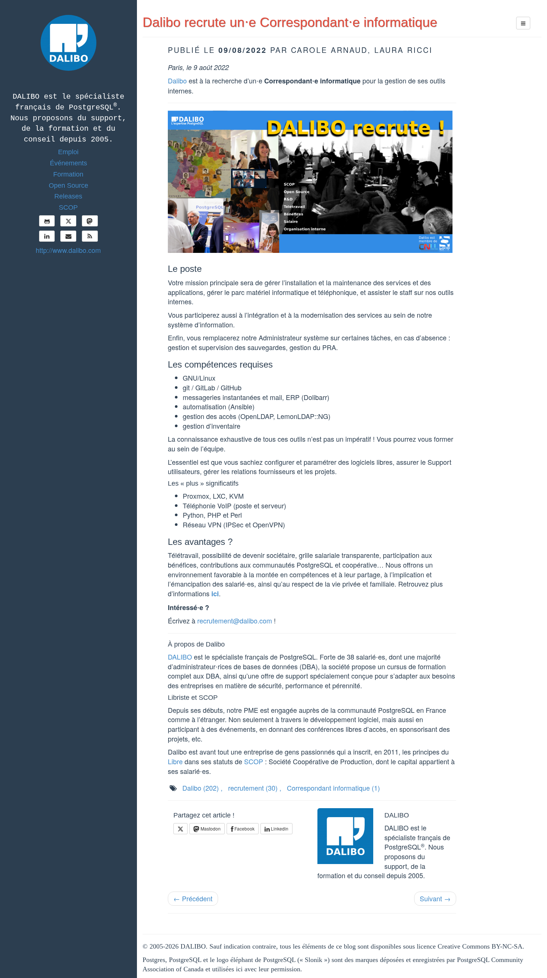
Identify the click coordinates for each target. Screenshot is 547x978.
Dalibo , (202, 788)
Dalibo (177, 80)
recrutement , (254, 788)
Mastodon (210, 828)
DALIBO (180, 656)
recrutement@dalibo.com (234, 620)
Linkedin (279, 828)
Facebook (244, 828)
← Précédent (192, 898)
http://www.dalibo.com (68, 250)
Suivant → (435, 898)
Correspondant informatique (333, 788)
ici (215, 593)
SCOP (253, 761)
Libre (175, 761)
